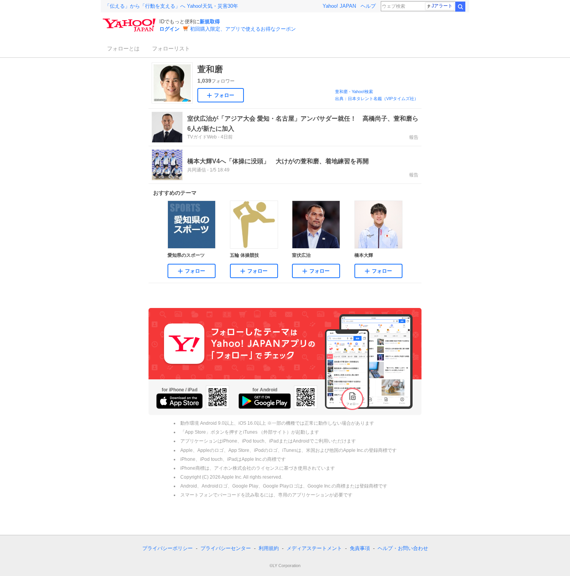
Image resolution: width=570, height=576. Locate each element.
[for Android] (264, 401)
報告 (413, 137)
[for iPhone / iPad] (179, 401)
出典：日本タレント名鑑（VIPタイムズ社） (376, 98)
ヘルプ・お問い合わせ (403, 548)
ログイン (169, 29)
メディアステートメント (314, 548)
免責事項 (360, 548)
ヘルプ (368, 6)
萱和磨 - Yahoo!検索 (354, 91)
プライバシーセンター (225, 548)
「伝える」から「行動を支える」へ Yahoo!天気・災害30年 (171, 6)
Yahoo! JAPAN (339, 6)
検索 (460, 7)
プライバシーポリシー (167, 548)
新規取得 (210, 21)
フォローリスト (171, 48)
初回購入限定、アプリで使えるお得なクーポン (243, 29)
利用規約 (269, 548)
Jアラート (442, 6)
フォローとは (123, 48)
